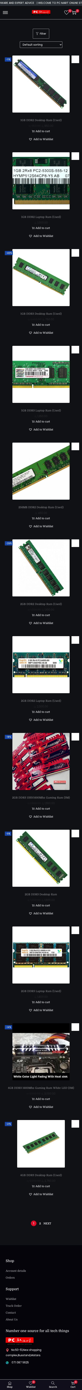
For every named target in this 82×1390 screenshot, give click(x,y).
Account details (16, 1270)
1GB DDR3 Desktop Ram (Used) (41, 313)
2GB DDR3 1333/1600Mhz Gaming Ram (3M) (41, 797)
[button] (75, 59)
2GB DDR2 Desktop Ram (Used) (41, 604)
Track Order (14, 1305)
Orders (10, 1277)
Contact (11, 1312)
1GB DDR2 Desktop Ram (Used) (41, 120)
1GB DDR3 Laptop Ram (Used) (41, 410)
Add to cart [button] (42, 131)
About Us (12, 1319)
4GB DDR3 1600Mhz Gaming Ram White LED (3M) (41, 1087)
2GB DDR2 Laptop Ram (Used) (41, 700)
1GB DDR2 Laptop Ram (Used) (41, 216)
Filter (43, 34)
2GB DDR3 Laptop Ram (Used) (41, 991)
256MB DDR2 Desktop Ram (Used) (41, 507)
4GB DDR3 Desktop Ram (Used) (41, 1175)
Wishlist (11, 1298)
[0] (66, 12)
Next (47, 1223)
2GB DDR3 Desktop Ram (41, 894)
